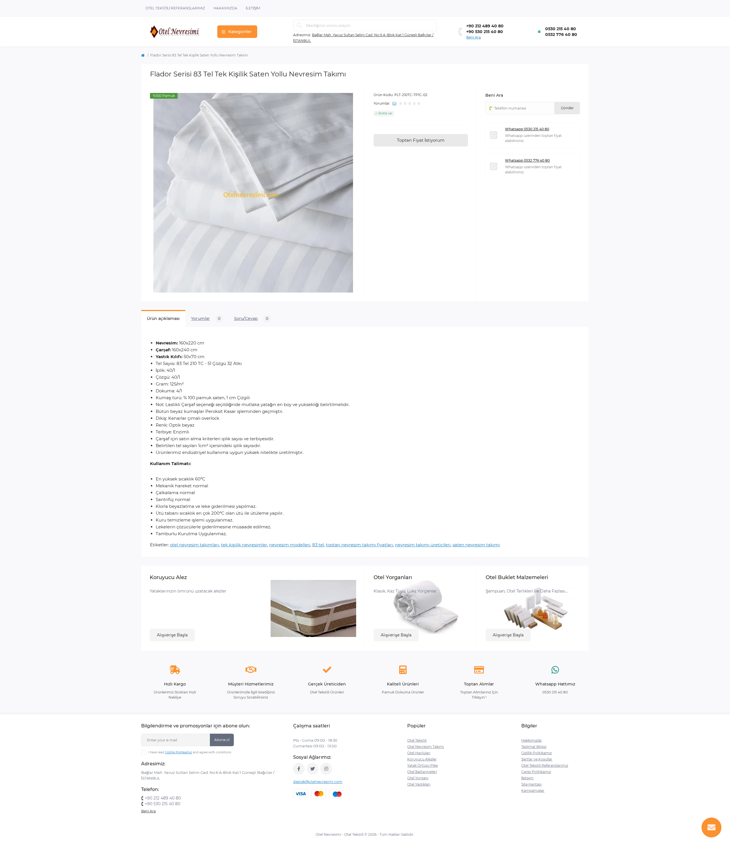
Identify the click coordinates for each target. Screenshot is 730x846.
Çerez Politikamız (536, 772)
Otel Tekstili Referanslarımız (175, 8)
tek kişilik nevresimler (244, 544)
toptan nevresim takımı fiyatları (359, 544)
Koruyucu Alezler (422, 759)
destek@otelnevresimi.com (317, 782)
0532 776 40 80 (561, 34)
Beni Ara (473, 37)
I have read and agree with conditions (189, 752)
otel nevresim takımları (194, 544)
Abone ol (222, 740)
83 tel (318, 544)
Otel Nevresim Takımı (425, 746)
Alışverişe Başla (172, 635)
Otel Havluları (418, 753)
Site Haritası (531, 784)
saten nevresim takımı (476, 544)
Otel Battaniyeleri (422, 772)
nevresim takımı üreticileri (423, 544)
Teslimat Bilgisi (533, 746)
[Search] (299, 25)
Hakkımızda (225, 8)
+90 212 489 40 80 (485, 26)
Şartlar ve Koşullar (536, 759)
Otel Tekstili (417, 740)
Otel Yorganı (417, 778)
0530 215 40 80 (560, 28)
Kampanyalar (532, 790)
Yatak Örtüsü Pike (422, 765)
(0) (394, 104)
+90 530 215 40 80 (484, 31)
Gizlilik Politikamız (178, 752)
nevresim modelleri (289, 544)
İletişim (253, 8)
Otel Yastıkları (418, 784)
